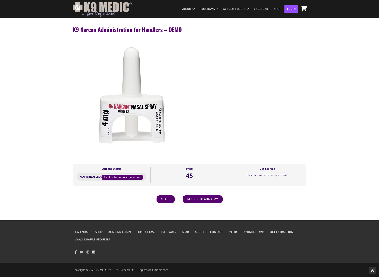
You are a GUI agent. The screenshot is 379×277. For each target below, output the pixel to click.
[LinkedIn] (94, 252)
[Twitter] (82, 252)
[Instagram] (88, 252)
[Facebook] (76, 252)
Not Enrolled (90, 176)
